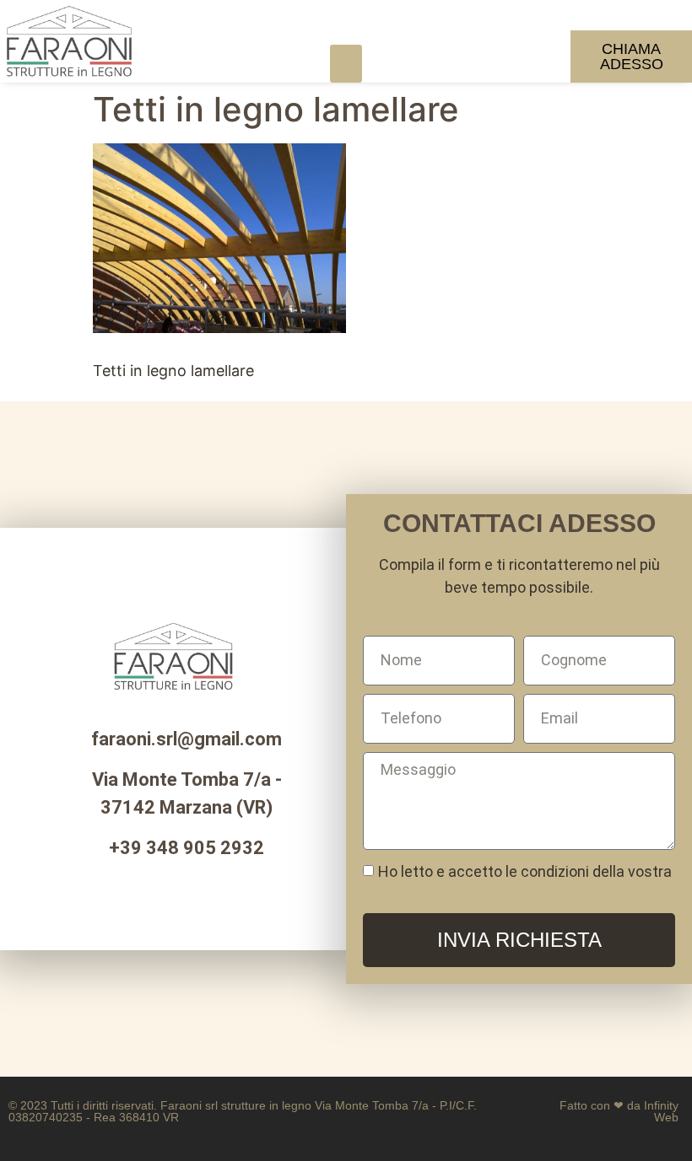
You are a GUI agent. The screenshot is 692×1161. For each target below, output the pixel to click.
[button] (346, 64)
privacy (387, 894)
